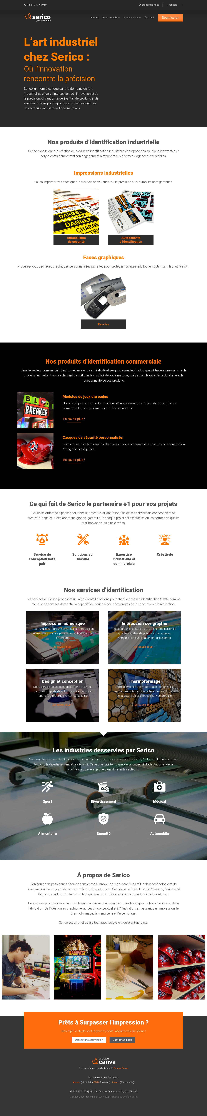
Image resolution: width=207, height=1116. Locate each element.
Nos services (131, 17)
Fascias (103, 324)
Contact (149, 17)
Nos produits (110, 17)
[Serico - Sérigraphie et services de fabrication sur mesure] (37, 17)
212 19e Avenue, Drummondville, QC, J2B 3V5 (113, 1091)
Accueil (94, 17)
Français (172, 4)
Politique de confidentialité (123, 1096)
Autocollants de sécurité (76, 239)
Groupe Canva (121, 1068)
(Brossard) (101, 1082)
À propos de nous (149, 4)
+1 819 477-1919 (79, 1091)
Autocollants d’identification (131, 239)
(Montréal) (82, 1082)
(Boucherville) (123, 1082)
